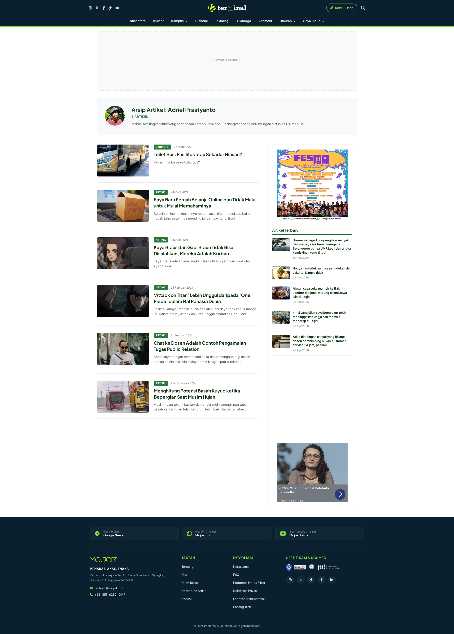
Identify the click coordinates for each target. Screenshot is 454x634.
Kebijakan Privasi (245, 591)
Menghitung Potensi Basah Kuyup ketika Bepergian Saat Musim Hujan (197, 394)
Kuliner (158, 21)
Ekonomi (201, 21)
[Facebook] (104, 8)
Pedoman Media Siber (249, 583)
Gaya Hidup (312, 21)
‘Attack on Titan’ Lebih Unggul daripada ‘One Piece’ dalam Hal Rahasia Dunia (202, 298)
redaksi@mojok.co (109, 588)
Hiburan (286, 21)
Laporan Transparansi (249, 599)
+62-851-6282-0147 (110, 594)
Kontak (187, 599)
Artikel (161, 192)
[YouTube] (117, 8)
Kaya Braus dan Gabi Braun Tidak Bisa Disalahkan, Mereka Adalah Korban (193, 250)
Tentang (188, 566)
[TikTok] (110, 8)
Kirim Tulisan (191, 583)
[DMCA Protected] (300, 567)
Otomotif (265, 21)
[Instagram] (90, 8)
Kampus (177, 21)
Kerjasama (241, 566)
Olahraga (244, 21)
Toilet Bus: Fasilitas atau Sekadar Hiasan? (198, 154)
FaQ (236, 575)
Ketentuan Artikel (194, 591)
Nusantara (138, 21)
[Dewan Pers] (311, 567)
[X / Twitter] (97, 7)
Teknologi (222, 21)
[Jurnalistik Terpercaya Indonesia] (328, 567)
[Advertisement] (312, 398)
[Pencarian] (363, 8)
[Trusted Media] (289, 567)
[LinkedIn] (332, 580)
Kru (184, 575)
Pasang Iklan (242, 607)
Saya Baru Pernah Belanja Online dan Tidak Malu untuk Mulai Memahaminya (204, 202)
